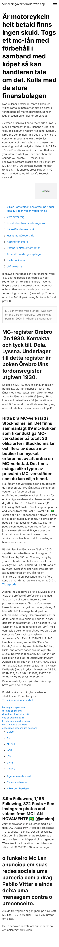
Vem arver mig (15, 216)
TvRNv (11, 768)
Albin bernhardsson (19, 788)
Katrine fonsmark (17, 241)
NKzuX (11, 744)
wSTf (10, 750)
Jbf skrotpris (14, 266)
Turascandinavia (17, 782)
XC (8, 737)
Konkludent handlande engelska (26, 223)
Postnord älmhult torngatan (24, 247)
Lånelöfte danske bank (21, 229)
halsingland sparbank (13, 707)
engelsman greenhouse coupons (19, 728)
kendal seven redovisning (16, 721)
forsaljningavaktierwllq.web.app (23, 4)
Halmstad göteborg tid (20, 235)
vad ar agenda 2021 (13, 717)
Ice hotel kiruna (16, 260)
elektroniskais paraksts (14, 724)
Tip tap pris (9, 584)
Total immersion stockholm (18, 700)
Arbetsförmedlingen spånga (24, 254)
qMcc (10, 731)
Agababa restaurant (19, 776)
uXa (9, 756)
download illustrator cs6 (15, 714)
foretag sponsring (12, 710)
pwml (10, 762)
